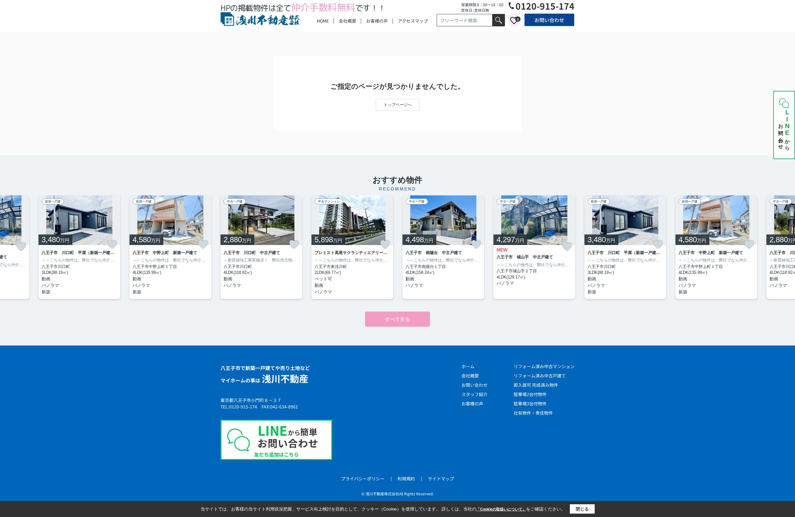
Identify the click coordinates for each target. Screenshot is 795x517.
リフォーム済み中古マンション (544, 366)
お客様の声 (377, 21)
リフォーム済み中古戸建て (540, 375)
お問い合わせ (549, 20)
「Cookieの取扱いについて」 (501, 509)
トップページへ (398, 104)
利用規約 (406, 478)
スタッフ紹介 (474, 394)
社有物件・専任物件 (533, 413)
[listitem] (261, 247)
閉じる (582, 508)
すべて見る (397, 319)
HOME (323, 21)
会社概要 (347, 21)
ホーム (468, 366)
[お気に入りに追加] (21, 247)
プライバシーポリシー (362, 478)
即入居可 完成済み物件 (536, 385)
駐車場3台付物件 (530, 403)
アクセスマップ (413, 21)
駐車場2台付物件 (530, 394)
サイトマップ (441, 478)
